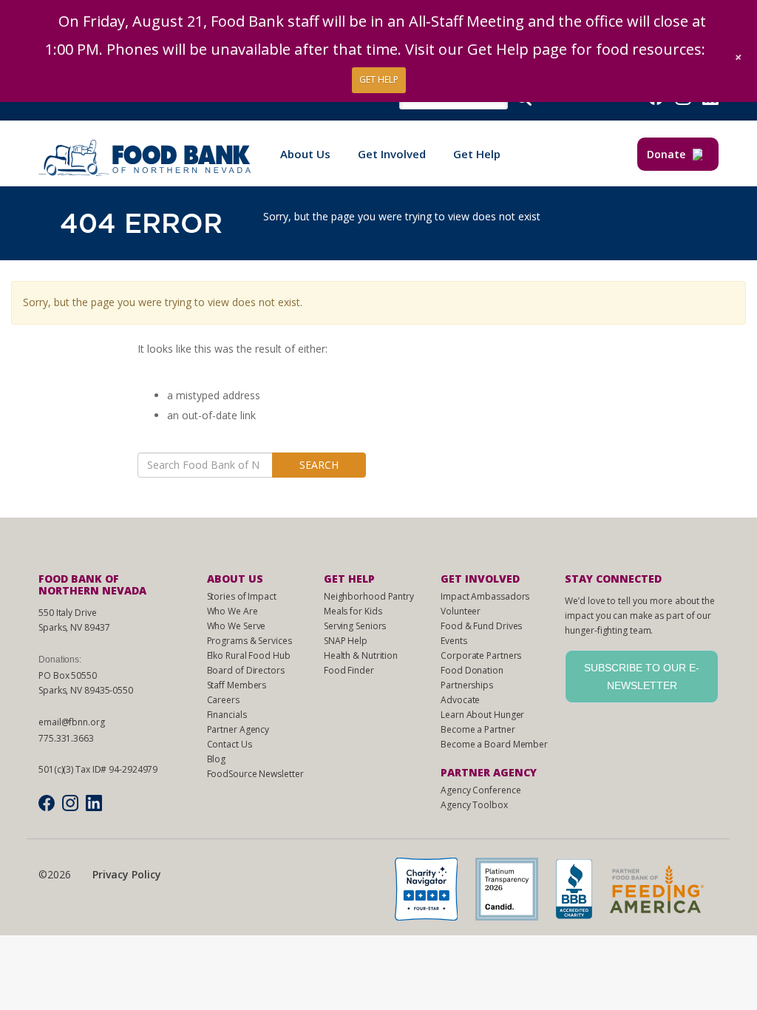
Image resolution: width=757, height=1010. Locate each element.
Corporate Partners (481, 655)
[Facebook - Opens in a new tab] (46, 803)
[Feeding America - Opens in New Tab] (664, 894)
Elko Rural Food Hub (249, 655)
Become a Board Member (494, 744)
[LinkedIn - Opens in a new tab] (94, 803)
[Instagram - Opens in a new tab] (70, 803)
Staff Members (237, 685)
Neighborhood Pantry (369, 596)
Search (319, 465)
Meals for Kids (353, 611)
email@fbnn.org (71, 722)
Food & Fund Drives (481, 626)
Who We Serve (236, 626)
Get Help (476, 153)
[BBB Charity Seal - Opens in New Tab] (581, 894)
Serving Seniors (355, 626)
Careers (223, 700)
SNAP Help (345, 640)
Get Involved (392, 153)
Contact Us (229, 744)
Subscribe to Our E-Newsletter (641, 676)
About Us (305, 153)
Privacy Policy (126, 874)
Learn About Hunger (482, 714)
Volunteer (461, 611)
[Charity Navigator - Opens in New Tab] (433, 894)
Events (453, 640)
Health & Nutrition (361, 655)
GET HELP (378, 79)
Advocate (460, 700)
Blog (216, 759)
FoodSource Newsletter (255, 773)
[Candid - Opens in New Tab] (514, 894)
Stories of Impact (241, 596)
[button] (738, 57)
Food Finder (349, 670)
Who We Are (232, 611)
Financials (227, 714)
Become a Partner (478, 729)
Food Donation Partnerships (472, 677)
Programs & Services (249, 640)
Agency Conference (480, 790)
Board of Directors (246, 670)
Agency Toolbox (474, 805)
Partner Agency (238, 729)
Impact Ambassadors (485, 596)
